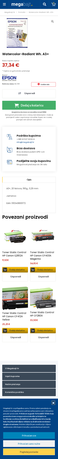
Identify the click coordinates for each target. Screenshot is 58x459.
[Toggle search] (44, 4)
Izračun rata (45, 84)
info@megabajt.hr (25, 142)
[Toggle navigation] (4, 4)
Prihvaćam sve (29, 435)
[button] (53, 402)
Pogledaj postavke (29, 452)
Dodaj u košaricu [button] (17, 270)
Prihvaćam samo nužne (29, 443)
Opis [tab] (29, 179)
